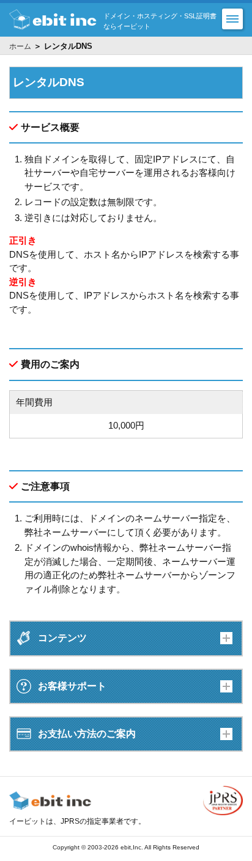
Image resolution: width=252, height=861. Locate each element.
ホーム (20, 46)
